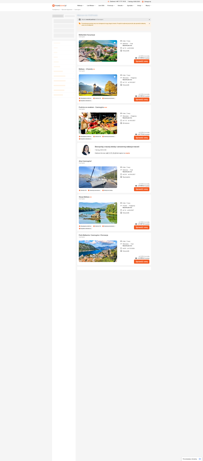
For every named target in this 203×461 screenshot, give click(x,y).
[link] (91, 5)
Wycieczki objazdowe (67, 9)
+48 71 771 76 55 (111, 153)
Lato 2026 (101, 5)
